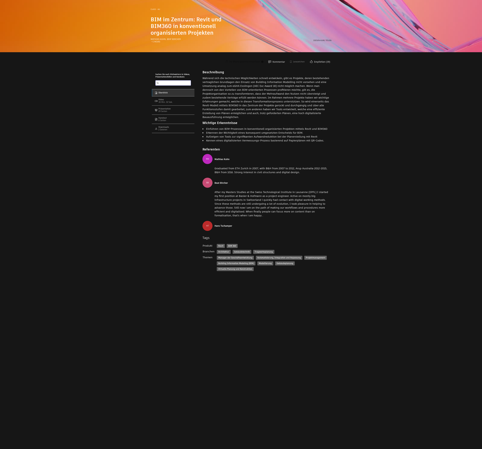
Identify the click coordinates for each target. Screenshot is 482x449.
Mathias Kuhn (158, 39)
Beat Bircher (174, 39)
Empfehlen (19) (322, 61)
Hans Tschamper (223, 225)
